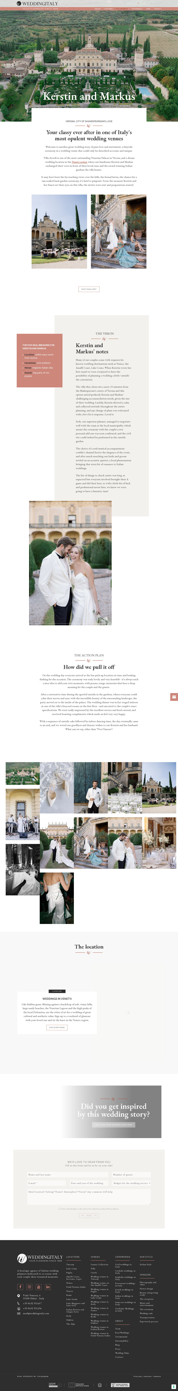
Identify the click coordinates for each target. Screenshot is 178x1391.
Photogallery (89, 289)
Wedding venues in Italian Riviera (99, 1328)
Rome (69, 1295)
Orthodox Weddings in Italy (124, 1310)
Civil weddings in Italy (123, 1265)
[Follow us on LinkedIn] (48, 1287)
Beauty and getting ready (149, 1294)
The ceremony (146, 1309)
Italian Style (146, 1264)
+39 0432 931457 (32, 1303)
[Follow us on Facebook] (20, 1287)
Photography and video (148, 1283)
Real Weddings (122, 9)
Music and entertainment (147, 1304)
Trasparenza (157, 1376)
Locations (108, 9)
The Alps (70, 1324)
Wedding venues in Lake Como (99, 1297)
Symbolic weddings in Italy (125, 1278)
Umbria (70, 1320)
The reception (147, 1299)
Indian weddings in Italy (124, 1297)
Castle (94, 1273)
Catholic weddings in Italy (125, 1272)
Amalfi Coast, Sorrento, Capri (74, 1278)
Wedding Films (122, 1353)
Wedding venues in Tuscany (99, 1278)
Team (148, 9)
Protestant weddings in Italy (125, 1284)
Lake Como (71, 1269)
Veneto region (79, 162)
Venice (69, 1283)
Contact (157, 9)
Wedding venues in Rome (99, 1315)
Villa (93, 1269)
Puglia (69, 1273)
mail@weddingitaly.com (36, 1313)
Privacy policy (112, 1209)
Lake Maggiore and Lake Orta (75, 1304)
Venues (97, 9)
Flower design (146, 1289)
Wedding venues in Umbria (99, 1322)
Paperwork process (149, 1321)
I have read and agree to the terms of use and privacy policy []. (90, 1209)
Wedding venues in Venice (99, 1309)
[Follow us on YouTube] (39, 1287)
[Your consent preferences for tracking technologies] (173, 1386)
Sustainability (121, 1341)
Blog (117, 1345)
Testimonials (137, 9)
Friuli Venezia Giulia (76, 1287)
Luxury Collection (99, 1264)
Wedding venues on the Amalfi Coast (100, 1284)
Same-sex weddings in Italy (125, 1303)
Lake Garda (71, 1299)
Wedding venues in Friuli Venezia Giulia (100, 1334)
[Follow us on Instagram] (29, 1287)
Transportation (147, 1317)
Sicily (68, 1316)
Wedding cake (146, 1313)
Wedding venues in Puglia (99, 1290)
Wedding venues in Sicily (99, 1303)
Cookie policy (147, 1376)
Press (117, 1349)
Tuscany (70, 1264)
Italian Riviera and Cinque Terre (75, 1311)
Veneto (69, 1291)
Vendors (145, 1275)
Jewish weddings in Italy (124, 1291)
